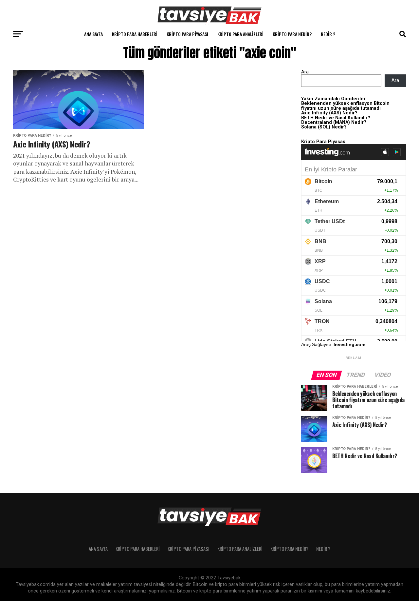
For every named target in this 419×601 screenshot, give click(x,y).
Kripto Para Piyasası (187, 33)
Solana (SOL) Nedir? (324, 127)
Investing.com (349, 344)
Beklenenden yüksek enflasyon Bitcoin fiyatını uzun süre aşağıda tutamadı (345, 106)
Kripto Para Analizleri (240, 33)
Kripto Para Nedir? (292, 33)
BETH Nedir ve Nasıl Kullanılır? (335, 118)
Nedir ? (328, 33)
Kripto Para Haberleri (134, 33)
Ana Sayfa (93, 33)
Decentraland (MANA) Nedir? (333, 122)
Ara (305, 72)
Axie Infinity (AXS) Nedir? (329, 113)
